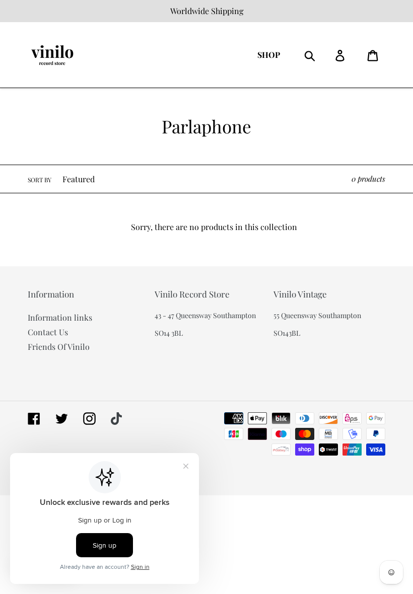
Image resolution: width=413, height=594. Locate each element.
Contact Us (48, 332)
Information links (60, 317)
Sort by (39, 180)
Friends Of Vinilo (59, 346)
